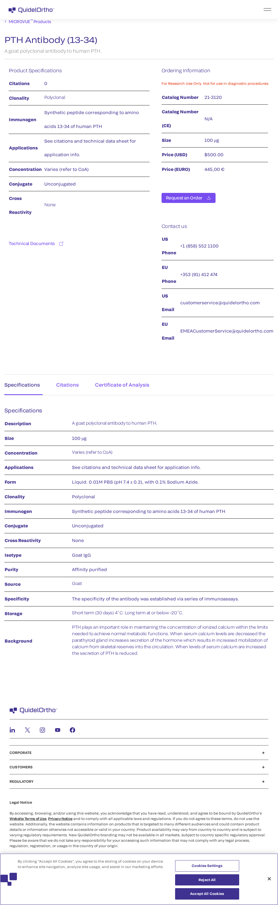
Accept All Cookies (207, 893)
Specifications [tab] (22, 385)
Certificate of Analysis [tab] (122, 385)
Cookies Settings (207, 865)
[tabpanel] (139, 534)
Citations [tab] (67, 385)
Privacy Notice (60, 818)
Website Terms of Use (28, 818)
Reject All (207, 880)
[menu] (172, 9)
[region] (139, 879)
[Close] (269, 879)
